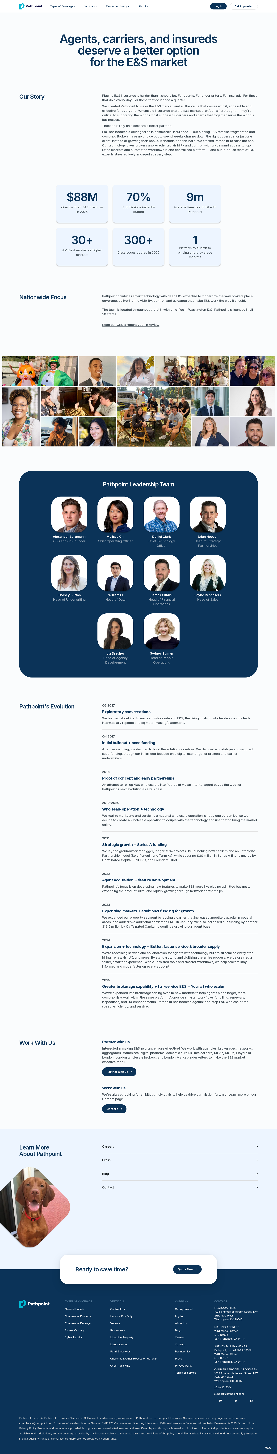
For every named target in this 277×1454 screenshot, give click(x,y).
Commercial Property (78, 1316)
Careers (112, 1109)
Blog (177, 1330)
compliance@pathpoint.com (36, 1423)
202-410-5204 (223, 1387)
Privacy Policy (183, 1365)
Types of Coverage (61, 6)
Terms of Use (245, 1423)
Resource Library (116, 6)
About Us (181, 1323)
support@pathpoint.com (229, 1393)
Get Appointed (244, 6)
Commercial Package (78, 1323)
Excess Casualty (75, 1330)
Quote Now (185, 1269)
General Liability (74, 1309)
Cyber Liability (73, 1337)
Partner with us (117, 1071)
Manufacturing (119, 1344)
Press (178, 1358)
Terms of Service (185, 1372)
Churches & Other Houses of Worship (133, 1358)
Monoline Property (121, 1337)
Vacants (115, 1323)
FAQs (268, 1447)
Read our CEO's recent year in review (130, 325)
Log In (218, 6)
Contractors (117, 1309)
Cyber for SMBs (120, 1365)
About (142, 6)
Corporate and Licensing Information (136, 1423)
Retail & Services (120, 1351)
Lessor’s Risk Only (121, 1316)
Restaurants (117, 1330)
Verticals (89, 6)
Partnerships (183, 1351)
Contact (180, 1344)
